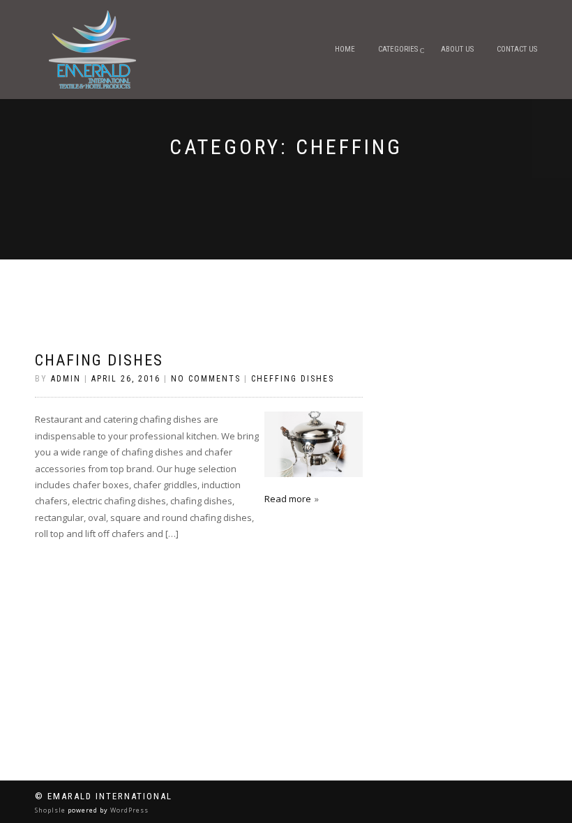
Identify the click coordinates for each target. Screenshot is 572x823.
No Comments (206, 379)
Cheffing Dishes (292, 379)
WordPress (128, 810)
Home (345, 49)
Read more (287, 498)
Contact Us (517, 49)
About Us (457, 49)
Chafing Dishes (99, 360)
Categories (398, 49)
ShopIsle (51, 810)
